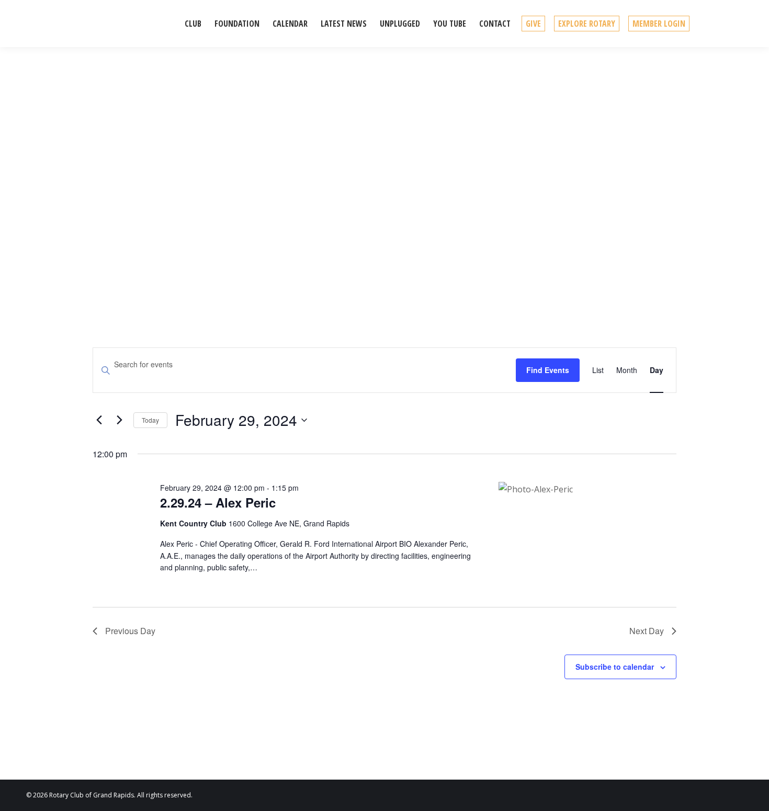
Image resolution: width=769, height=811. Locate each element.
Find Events (547, 370)
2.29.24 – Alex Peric (218, 502)
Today (150, 419)
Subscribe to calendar (614, 666)
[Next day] (119, 420)
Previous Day (130, 631)
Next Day (646, 631)
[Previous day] (99, 420)
